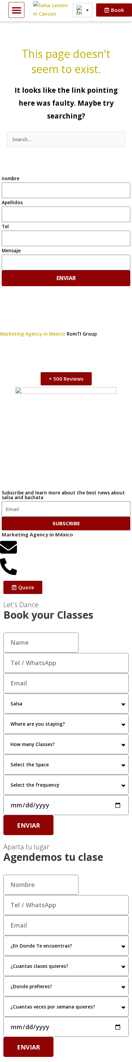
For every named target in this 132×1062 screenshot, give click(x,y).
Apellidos (12, 202)
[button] (16, 10)
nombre (10, 178)
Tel (5, 226)
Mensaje (11, 250)
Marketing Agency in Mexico (33, 334)
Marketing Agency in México (37, 534)
